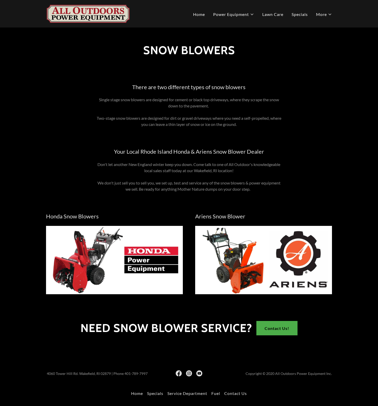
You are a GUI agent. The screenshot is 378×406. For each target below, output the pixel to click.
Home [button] (137, 393)
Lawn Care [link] (272, 14)
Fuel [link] (215, 393)
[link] (88, 13)
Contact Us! (277, 328)
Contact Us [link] (235, 393)
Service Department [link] (187, 393)
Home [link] (199, 14)
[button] (233, 14)
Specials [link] (300, 14)
